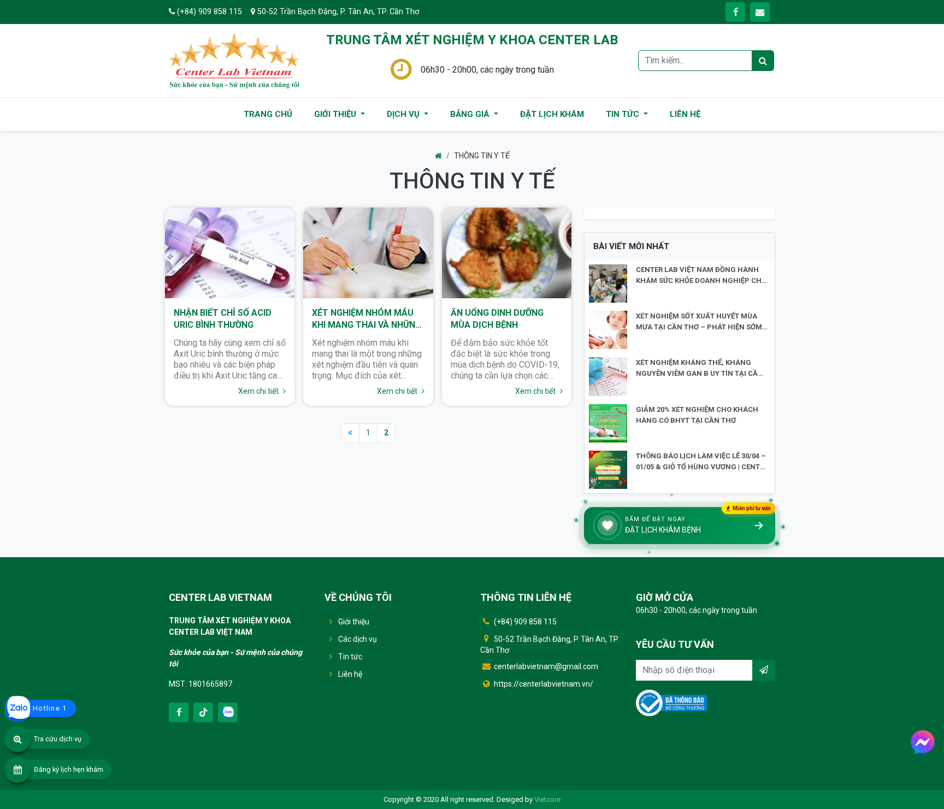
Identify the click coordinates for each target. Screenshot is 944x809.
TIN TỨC (623, 114)
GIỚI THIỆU (336, 114)
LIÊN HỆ (685, 114)
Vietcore (547, 799)
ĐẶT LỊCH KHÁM (552, 114)
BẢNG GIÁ (471, 114)
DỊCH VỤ (404, 114)
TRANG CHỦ (268, 114)
